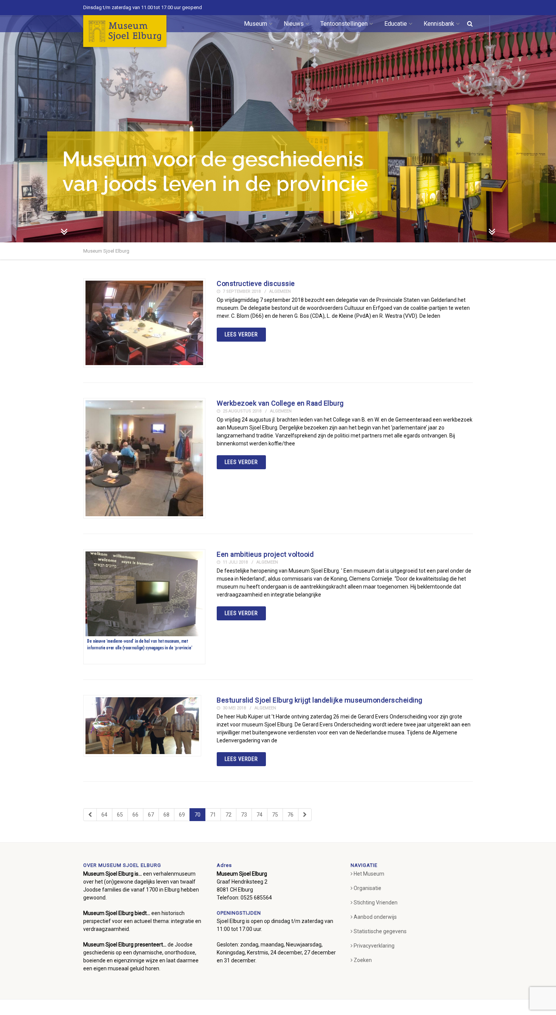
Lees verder (241, 334)
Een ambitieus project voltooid (265, 554)
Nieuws (294, 23)
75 (275, 815)
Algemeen (280, 291)
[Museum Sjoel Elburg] (125, 31)
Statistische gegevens (380, 931)
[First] (90, 814)
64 (104, 815)
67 (151, 815)
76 (290, 815)
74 (259, 815)
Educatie (395, 23)
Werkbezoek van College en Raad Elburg (280, 403)
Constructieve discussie (256, 283)
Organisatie (367, 888)
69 (182, 815)
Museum (255, 23)
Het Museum (369, 874)
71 (213, 815)
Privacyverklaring (374, 946)
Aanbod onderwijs (375, 917)
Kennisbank (439, 23)
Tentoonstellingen (344, 23)
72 (228, 815)
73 (244, 815)
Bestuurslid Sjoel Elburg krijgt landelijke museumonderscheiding (319, 700)
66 (135, 815)
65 (120, 815)
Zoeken (363, 960)
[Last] (305, 814)
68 (166, 815)
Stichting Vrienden (376, 902)
